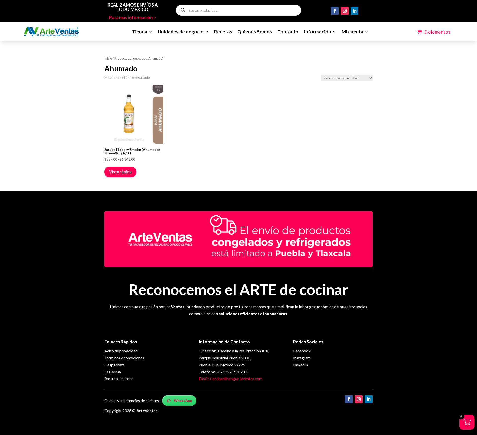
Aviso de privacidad (121, 350)
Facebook (302, 350)
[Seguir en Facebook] (335, 11)
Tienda (139, 31)
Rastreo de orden (118, 378)
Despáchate (114, 364)
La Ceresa (112, 371)
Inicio (108, 58)
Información (317, 31)
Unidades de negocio (181, 31)
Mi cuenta (352, 31)
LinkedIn (300, 364)
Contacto (287, 31)
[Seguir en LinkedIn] (354, 11)
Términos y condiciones (124, 357)
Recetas (223, 31)
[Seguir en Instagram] (345, 11)
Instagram (302, 357)
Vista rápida (120, 171)
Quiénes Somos (255, 31)
